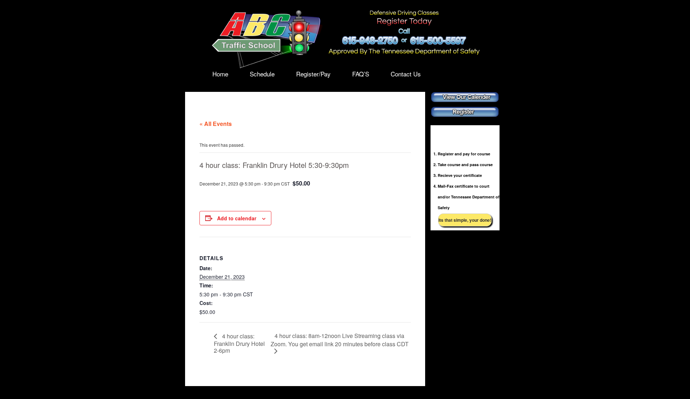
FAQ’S (360, 74)
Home (220, 74)
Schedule (262, 74)
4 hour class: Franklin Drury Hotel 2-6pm (239, 343)
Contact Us (406, 74)
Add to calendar (236, 218)
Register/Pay (313, 74)
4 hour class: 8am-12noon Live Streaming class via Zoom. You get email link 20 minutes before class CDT (340, 340)
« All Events (215, 123)
